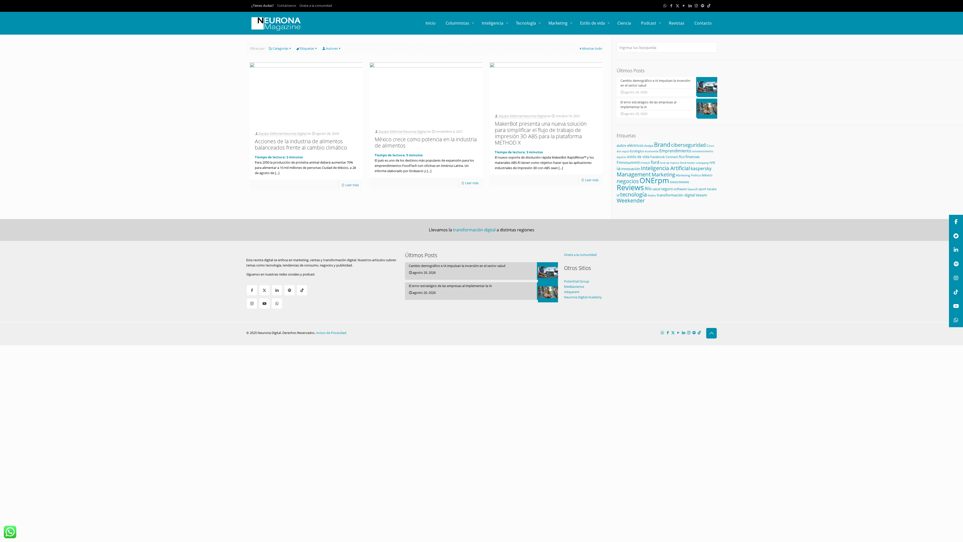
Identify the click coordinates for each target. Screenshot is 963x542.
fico (682, 156)
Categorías (280, 48)
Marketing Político (688, 175)
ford (655, 162)
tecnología (633, 194)
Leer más (352, 185)
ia (618, 168)
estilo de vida (638, 156)
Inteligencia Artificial (665, 168)
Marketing (663, 174)
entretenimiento (702, 151)
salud (656, 189)
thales (652, 195)
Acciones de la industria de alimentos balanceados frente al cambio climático (301, 144)
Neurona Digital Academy (583, 297)
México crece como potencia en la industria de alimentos (426, 142)
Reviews (630, 187)
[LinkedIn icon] (690, 5)
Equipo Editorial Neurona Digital (282, 133)
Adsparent (572, 292)
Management (634, 174)
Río (648, 188)
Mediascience (574, 286)
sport (702, 189)
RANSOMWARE (679, 182)
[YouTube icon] (684, 5)
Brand (662, 145)
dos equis (623, 151)
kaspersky (701, 168)
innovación (630, 168)
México (707, 175)
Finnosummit (628, 162)
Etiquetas (307, 48)
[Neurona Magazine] (276, 23)
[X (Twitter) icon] (677, 5)
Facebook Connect (664, 157)
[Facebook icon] (671, 5)
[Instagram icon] (696, 5)
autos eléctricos (630, 145)
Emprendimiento (675, 151)
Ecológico (637, 151)
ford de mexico (669, 163)
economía (652, 151)
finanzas (692, 156)
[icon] (702, 5)
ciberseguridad (688, 145)
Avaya (648, 145)
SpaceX (692, 189)
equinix (621, 157)
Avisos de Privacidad (331, 332)
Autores (332, 48)
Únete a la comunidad (315, 5)
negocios (628, 181)
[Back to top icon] (711, 333)
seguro (667, 188)
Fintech (645, 163)
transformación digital (676, 195)
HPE (712, 163)
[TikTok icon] (709, 5)
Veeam (701, 195)
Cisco (710, 146)
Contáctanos (286, 5)
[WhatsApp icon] (665, 5)
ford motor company (694, 163)
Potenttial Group (576, 281)
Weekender (631, 200)
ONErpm (654, 180)
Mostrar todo (592, 48)
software (680, 189)
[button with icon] (252, 290)
